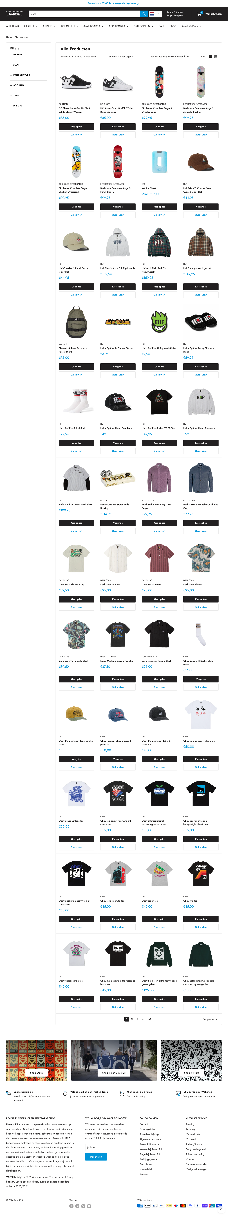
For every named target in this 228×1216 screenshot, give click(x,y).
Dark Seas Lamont (151, 584)
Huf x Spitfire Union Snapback (116, 428)
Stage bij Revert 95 (150, 1154)
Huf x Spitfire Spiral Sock (72, 428)
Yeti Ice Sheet (149, 188)
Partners (144, 1174)
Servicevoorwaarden (196, 1164)
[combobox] (84, 14)
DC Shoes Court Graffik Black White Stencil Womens (74, 110)
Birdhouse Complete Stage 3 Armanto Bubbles (198, 110)
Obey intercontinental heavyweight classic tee (154, 822)
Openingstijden (147, 1129)
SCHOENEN (68, 26)
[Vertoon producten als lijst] (215, 56)
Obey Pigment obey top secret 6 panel (76, 742)
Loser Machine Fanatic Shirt (156, 661)
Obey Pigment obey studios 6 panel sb (116, 742)
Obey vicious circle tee (71, 980)
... (143, 1019)
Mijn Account (175, 15)
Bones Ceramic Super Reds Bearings (114, 506)
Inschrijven (96, 1157)
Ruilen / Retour (194, 1144)
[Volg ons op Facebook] (71, 1206)
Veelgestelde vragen (196, 1169)
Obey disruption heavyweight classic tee (74, 902)
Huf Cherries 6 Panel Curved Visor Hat (74, 270)
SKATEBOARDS (91, 26)
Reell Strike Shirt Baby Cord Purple (156, 506)
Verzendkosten (193, 1134)
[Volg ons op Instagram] (77, 1206)
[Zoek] (144, 14)
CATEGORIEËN (142, 26)
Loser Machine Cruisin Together (117, 661)
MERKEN (29, 26)
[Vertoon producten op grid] (210, 56)
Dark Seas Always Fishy (71, 584)
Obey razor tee (150, 901)
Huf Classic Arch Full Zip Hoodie (117, 268)
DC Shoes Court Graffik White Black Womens (116, 110)
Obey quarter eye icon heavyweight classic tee (195, 822)
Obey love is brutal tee (112, 901)
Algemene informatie (150, 1139)
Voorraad (191, 1139)
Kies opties (76, 126)
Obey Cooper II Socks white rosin (198, 662)
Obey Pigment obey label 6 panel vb (156, 742)
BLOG (173, 26)
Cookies (190, 1159)
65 (149, 1019)
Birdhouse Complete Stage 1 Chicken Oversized (74, 190)
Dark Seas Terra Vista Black (73, 661)
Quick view (76, 134)
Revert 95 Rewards (191, 26)
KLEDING (47, 26)
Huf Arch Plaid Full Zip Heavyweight (154, 270)
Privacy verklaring (195, 1154)
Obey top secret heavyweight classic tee (115, 822)
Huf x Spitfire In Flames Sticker (116, 348)
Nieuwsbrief (146, 1169)
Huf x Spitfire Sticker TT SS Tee (158, 428)
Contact (144, 1124)
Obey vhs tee (190, 901)
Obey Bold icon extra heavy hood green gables (159, 982)
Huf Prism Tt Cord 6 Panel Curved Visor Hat (197, 190)
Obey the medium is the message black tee (117, 982)
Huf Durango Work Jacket (197, 268)
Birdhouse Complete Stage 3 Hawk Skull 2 (115, 190)
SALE (161, 26)
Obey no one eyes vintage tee (199, 741)
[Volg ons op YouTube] (89, 1206)
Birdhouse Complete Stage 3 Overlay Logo (157, 110)
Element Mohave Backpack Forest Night (73, 349)
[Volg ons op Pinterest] (83, 1206)
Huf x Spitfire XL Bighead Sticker (159, 348)
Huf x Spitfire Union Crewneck (199, 428)
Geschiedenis (146, 1164)
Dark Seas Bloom (192, 584)
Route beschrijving (149, 1134)
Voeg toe (159, 126)
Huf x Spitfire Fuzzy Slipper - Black (198, 349)
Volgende (208, 1019)
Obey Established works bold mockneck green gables (198, 982)
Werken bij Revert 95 (151, 1149)
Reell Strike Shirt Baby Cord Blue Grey (200, 506)
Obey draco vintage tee (71, 821)
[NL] (155, 14)
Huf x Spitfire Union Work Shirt (75, 504)
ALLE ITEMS (12, 26)
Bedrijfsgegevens (148, 1159)
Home (9, 36)
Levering (190, 1129)
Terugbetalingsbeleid (196, 1149)
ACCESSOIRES (117, 26)
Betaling (190, 1124)
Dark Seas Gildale (110, 584)
